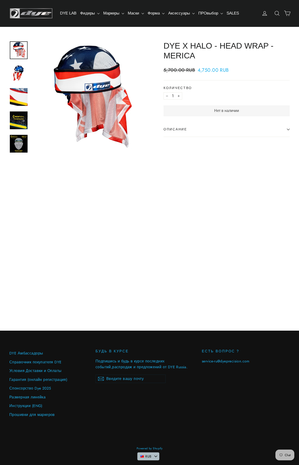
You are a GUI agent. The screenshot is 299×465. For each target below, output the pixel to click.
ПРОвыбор (208, 13)
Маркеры (112, 13)
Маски (134, 13)
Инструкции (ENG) (26, 405)
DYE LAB (68, 13)
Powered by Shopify (150, 448)
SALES (233, 13)
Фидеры (88, 13)
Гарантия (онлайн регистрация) (38, 379)
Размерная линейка (27, 397)
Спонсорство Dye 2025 (30, 388)
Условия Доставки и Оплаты (35, 370)
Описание (175, 129)
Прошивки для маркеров (32, 414)
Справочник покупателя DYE (35, 362)
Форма (154, 13)
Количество (178, 88)
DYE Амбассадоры (26, 353)
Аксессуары (179, 13)
